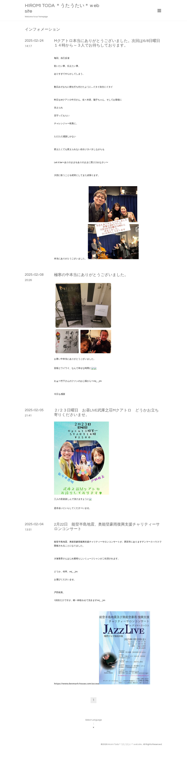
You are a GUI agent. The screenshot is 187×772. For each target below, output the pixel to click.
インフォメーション (42, 29)
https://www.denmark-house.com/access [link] (76, 683)
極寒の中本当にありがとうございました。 (91, 275)
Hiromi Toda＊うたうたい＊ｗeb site (125, 744)
